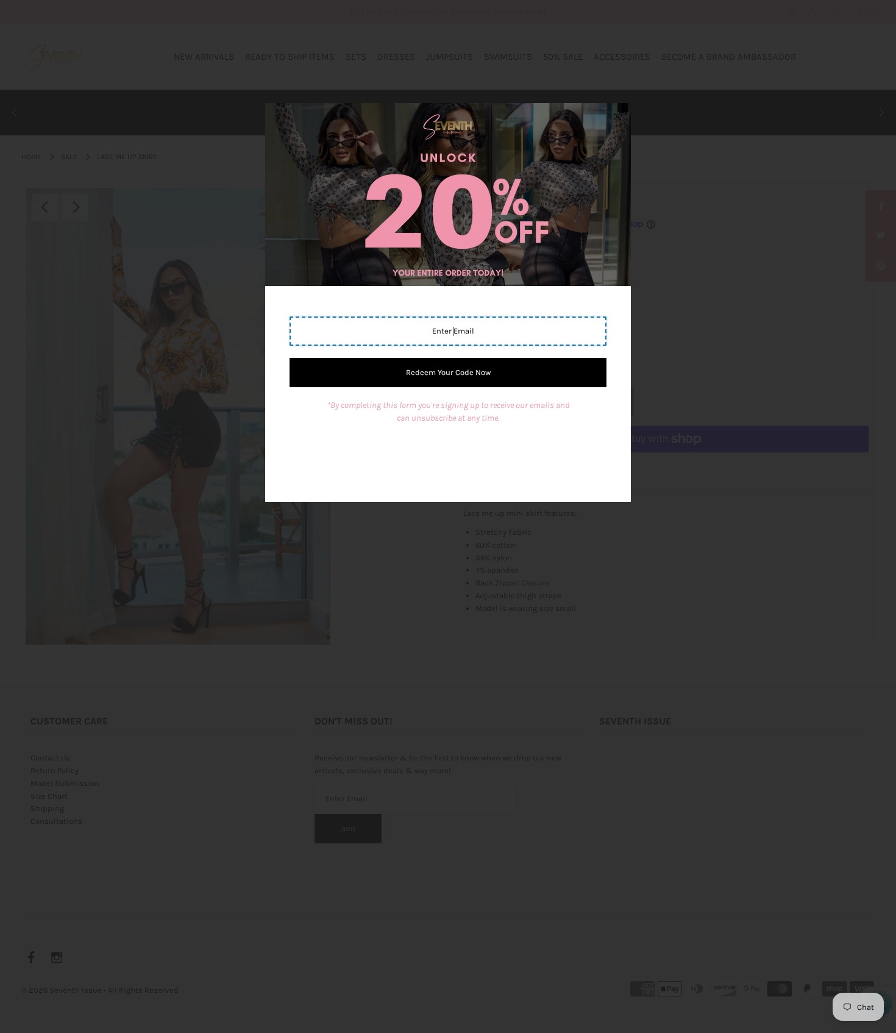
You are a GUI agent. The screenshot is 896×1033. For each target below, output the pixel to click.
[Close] (617, 116)
